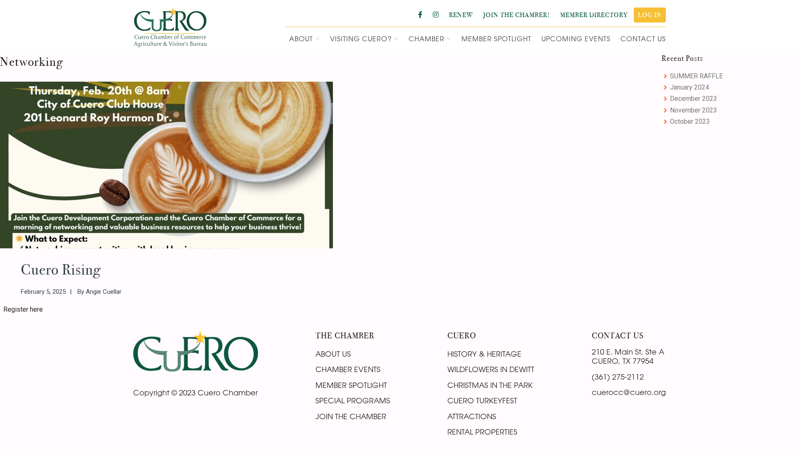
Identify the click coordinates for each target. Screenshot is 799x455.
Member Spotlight (351, 385)
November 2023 (693, 110)
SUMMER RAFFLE (696, 76)
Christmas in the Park (490, 385)
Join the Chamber (350, 416)
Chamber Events (347, 369)
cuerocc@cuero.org (629, 392)
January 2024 (689, 87)
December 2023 (693, 98)
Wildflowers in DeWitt (490, 369)
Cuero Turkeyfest (482, 400)
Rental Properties (482, 431)
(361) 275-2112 (618, 376)
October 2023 (690, 121)
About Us (333, 353)
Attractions (471, 416)
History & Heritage (484, 353)
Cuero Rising (61, 270)
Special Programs (352, 400)
